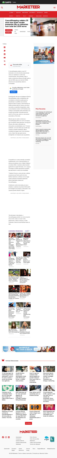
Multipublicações (51, 448)
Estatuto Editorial (20, 440)
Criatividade (25, 12)
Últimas (11, 12)
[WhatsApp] (4, 50)
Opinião (46, 12)
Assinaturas (18, 437)
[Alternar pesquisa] (2, 8)
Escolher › (13, 91)
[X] (4, 61)
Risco (34, 448)
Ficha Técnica (33, 437)
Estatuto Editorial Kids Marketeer (21, 443)
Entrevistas (40, 12)
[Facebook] (4, 47)
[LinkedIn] (4, 54)
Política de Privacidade (35, 442)
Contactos (18, 439)
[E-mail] (4, 57)
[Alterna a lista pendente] (14, 12)
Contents (45, 16)
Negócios (18, 12)
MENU (14, 2)
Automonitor (7, 448)
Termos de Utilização (35, 444)
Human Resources (21, 449)
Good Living (38, 16)
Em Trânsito (32, 12)
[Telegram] (4, 64)
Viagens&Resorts (41, 448)
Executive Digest (14, 449)
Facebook (8, 32)
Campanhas (9, 30)
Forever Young (28, 449)
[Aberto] (54, 7)
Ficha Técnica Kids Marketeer (34, 439)
